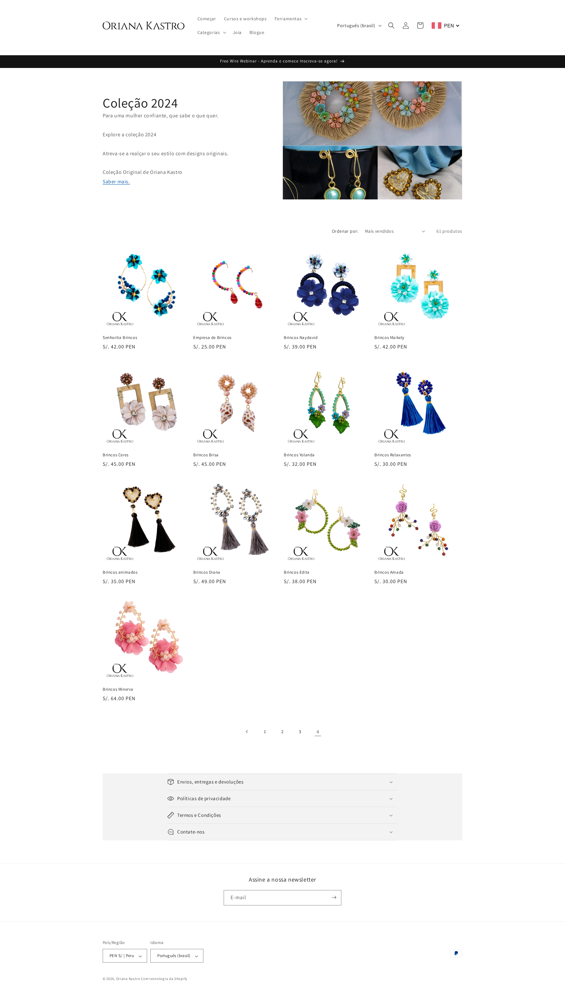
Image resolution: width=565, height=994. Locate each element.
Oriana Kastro (128, 979)
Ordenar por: (345, 231)
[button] (291, 18)
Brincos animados (120, 572)
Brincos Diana (206, 572)
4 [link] (318, 731)
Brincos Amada (389, 572)
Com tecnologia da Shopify (164, 979)
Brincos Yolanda (299, 455)
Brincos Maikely (389, 337)
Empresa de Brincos (212, 337)
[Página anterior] (247, 731)
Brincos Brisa (206, 455)
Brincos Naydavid (301, 337)
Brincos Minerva (118, 689)
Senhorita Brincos (120, 337)
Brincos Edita (297, 572)
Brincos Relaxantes (392, 455)
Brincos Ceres (115, 455)
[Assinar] (334, 897)
